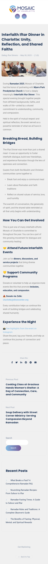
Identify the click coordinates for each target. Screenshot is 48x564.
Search (9, 438)
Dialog (4, 55)
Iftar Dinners (13, 55)
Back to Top (25, 557)
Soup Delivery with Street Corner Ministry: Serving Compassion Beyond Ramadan (21, 417)
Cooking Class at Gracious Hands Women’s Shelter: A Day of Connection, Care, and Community (22, 389)
